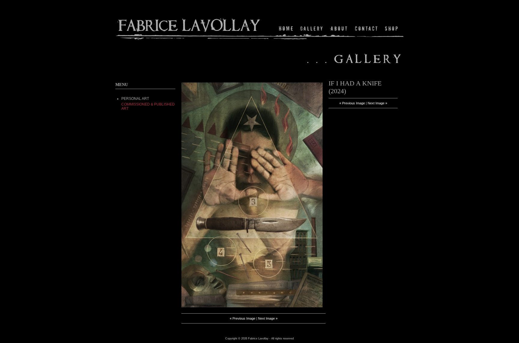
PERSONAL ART (135, 99)
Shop (391, 28)
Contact (366, 28)
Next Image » (268, 318)
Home (287, 28)
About (339, 28)
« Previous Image (242, 318)
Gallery (311, 28)
